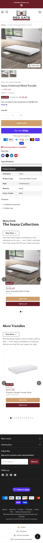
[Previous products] (4, 279)
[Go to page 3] (14, 417)
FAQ (11, 512)
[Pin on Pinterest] (16, 155)
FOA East (7, 89)
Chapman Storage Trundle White (18, 392)
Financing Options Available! (14, 147)
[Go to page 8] (24, 417)
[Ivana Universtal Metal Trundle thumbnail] (5, 73)
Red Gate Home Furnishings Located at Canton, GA (20, 514)
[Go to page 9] (26, 417)
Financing (29, 510)
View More (9, 233)
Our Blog (21, 517)
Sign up (34, 461)
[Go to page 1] (20, 311)
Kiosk (36, 510)
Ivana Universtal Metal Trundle (17, 291)
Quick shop (23, 299)
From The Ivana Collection (11, 82)
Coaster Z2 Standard (12, 395)
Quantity (4, 110)
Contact (20, 510)
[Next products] (39, 279)
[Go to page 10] (28, 417)
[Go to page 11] (30, 417)
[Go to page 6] (20, 417)
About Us (12, 510)
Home (3, 25)
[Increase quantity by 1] (21, 115)
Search (4, 510)
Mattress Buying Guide (23, 512)
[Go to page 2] (22, 311)
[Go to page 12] (32, 417)
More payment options (21, 136)
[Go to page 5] (18, 417)
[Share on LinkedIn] (11, 155)
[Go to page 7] (22, 417)
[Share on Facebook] (3, 155)
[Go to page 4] (16, 417)
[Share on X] (7, 155)
